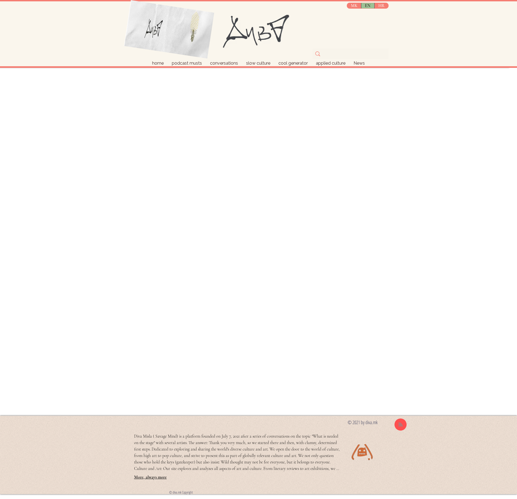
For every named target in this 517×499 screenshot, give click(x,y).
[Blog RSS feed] (400, 424)
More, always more (150, 477)
